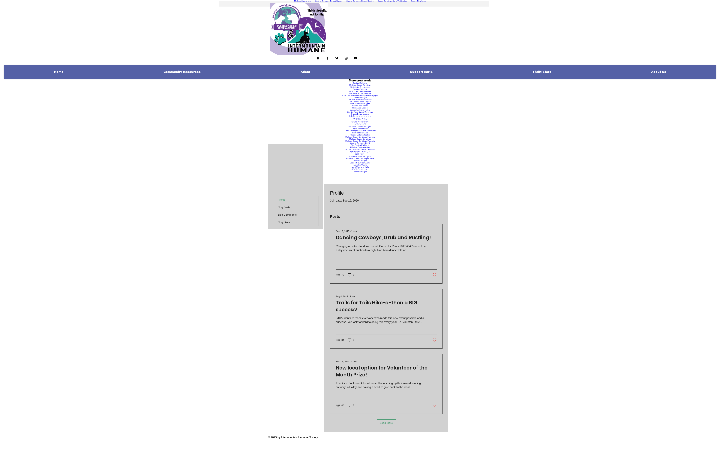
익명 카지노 (360, 154)
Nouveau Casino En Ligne (360, 127)
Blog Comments (287, 214)
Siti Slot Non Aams (360, 133)
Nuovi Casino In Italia (360, 167)
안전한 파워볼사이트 (360, 121)
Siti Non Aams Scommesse (360, 100)
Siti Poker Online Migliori (360, 102)
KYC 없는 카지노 (360, 119)
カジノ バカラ (360, 124)
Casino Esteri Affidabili (360, 135)
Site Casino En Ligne (360, 145)
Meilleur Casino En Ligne (360, 85)
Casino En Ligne (360, 83)
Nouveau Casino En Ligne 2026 (360, 159)
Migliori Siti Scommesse (360, 87)
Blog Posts (284, 207)
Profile (281, 199)
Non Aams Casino (360, 108)
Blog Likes (284, 222)
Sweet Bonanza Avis (360, 114)
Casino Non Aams (360, 106)
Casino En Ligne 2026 (360, 143)
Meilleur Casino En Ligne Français (360, 137)
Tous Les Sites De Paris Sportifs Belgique (360, 95)
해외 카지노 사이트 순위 (360, 151)
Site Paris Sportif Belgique (360, 93)
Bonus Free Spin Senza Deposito (360, 149)
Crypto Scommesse (360, 129)
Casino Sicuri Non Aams (360, 163)
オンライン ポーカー (360, 169)
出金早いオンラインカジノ (360, 116)
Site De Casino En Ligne (360, 157)
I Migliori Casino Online (360, 147)
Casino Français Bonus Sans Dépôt (360, 131)
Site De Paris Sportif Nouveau (360, 112)
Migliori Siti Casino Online (360, 91)
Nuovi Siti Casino (360, 165)
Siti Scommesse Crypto (360, 104)
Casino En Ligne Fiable (360, 110)
